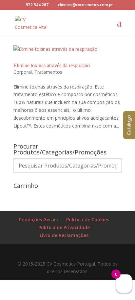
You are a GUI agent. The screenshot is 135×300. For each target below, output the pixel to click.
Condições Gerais (38, 219)
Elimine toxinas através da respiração (51, 65)
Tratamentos (48, 72)
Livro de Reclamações (64, 235)
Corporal (22, 72)
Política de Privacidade (64, 227)
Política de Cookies (87, 219)
